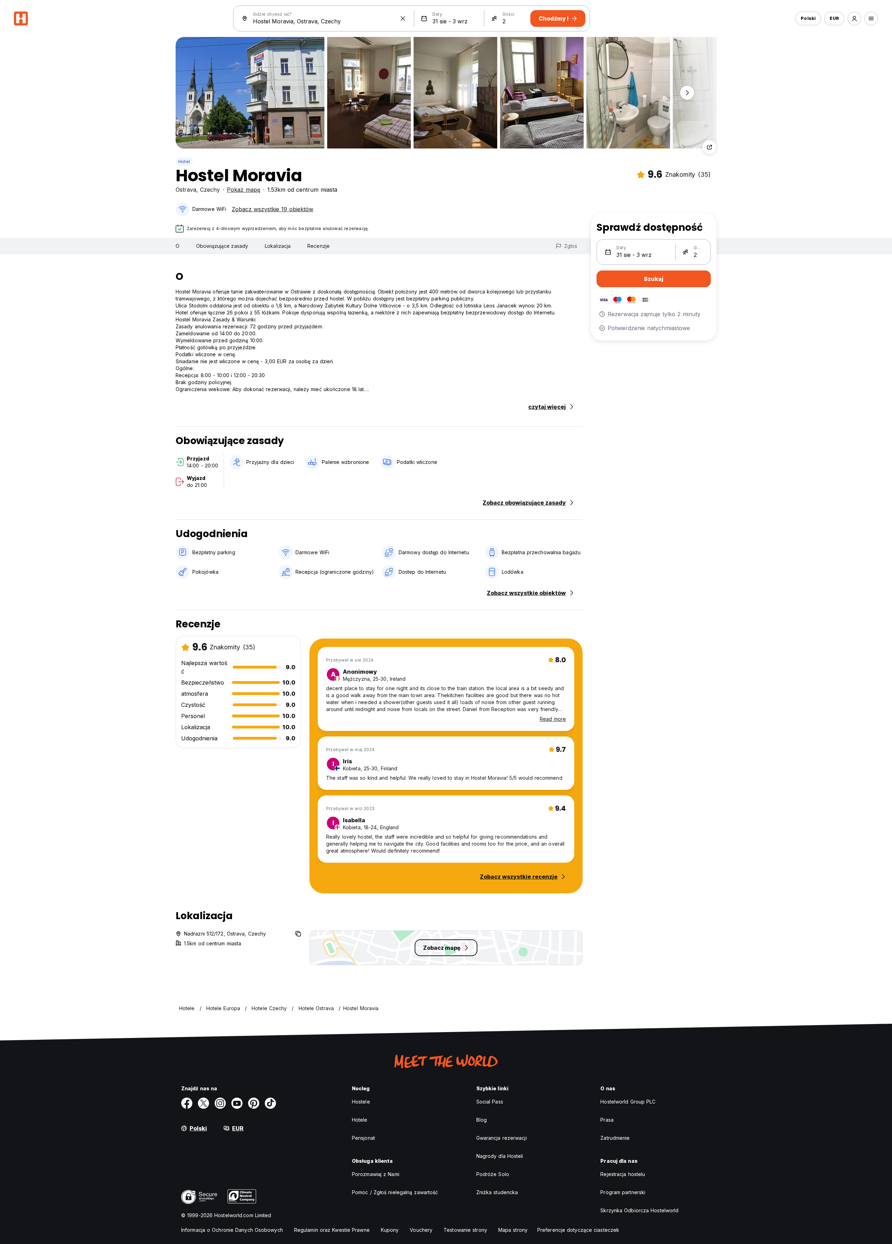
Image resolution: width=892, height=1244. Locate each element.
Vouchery (421, 1230)
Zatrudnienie (615, 1138)
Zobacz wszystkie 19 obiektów (272, 209)
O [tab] (177, 246)
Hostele (361, 1102)
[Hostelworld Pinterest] (253, 1103)
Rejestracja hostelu (622, 1174)
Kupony (390, 1230)
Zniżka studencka (497, 1192)
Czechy (210, 189)
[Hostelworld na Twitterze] (203, 1103)
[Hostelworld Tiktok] (270, 1103)
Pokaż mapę (243, 189)
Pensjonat (363, 1138)
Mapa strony (513, 1230)
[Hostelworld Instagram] (220, 1103)
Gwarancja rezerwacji (501, 1138)
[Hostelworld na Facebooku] (186, 1103)
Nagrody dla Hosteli (499, 1156)
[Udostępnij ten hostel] (709, 147)
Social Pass (489, 1102)
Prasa (607, 1120)
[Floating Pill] (687, 93)
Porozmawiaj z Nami (375, 1174)
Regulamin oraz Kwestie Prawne (332, 1230)
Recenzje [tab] (318, 246)
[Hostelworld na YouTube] (237, 1103)
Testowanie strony (465, 1230)
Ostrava (186, 189)
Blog (481, 1120)
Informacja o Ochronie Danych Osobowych (232, 1230)
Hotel (184, 161)
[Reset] (402, 18)
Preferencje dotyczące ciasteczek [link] (578, 1230)
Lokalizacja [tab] (278, 246)
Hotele (360, 1120)
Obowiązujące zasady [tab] (222, 246)
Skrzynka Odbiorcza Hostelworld (639, 1210)
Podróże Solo (492, 1174)
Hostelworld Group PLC (627, 1102)
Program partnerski (622, 1192)
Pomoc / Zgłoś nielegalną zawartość (395, 1192)
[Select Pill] (854, 18)
